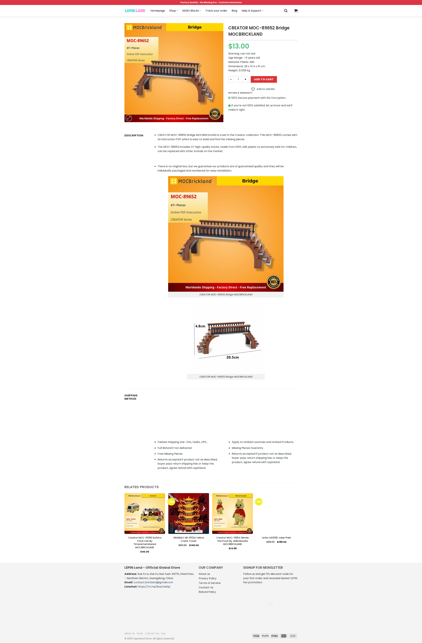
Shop (172, 11)
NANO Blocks (190, 11)
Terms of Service (210, 583)
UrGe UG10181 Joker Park (276, 537)
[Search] (285, 10)
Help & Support (251, 11)
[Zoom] (129, 118)
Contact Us (206, 587)
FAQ (163, 633)
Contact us (152, 633)
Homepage (158, 11)
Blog (234, 11)
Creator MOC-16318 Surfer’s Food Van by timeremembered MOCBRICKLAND (145, 542)
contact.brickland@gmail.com (153, 582)
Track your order (216, 11)
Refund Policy (207, 592)
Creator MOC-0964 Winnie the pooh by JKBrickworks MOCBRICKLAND (232, 541)
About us (204, 574)
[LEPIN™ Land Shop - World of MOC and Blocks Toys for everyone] (135, 10)
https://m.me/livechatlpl (154, 587)
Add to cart (263, 79)
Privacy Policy (207, 578)
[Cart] (296, 10)
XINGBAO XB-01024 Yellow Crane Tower (188, 539)
